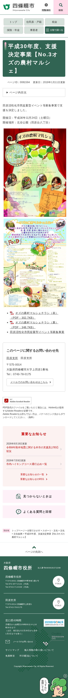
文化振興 (18, 534)
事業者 (34, 30)
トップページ (18, 530)
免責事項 (10, 656)
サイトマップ (12, 650)
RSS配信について (29, 656)
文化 (62, 530)
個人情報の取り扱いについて (39, 650)
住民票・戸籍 (34, 21)
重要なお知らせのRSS (32, 479)
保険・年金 (13, 30)
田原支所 (12, 358)
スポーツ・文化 (50, 530)
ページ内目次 (18, 92)
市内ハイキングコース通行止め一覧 (26, 464)
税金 (54, 21)
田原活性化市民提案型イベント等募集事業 (37, 332)
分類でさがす (33, 530)
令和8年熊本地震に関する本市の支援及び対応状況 (32, 449)
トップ (13, 21)
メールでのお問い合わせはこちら (29, 382)
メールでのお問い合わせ (23, 642)
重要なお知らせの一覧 (32, 474)
